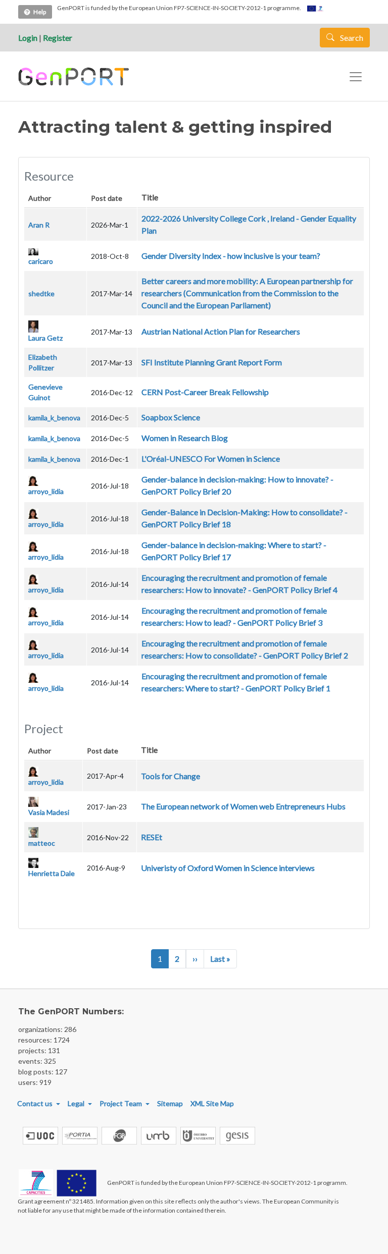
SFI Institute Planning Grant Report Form (211, 362)
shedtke (41, 293)
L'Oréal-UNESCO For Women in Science (210, 458)
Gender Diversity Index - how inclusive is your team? (230, 255)
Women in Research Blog (184, 438)
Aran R (39, 225)
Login (27, 37)
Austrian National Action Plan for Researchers (220, 331)
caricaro (40, 261)
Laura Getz (45, 338)
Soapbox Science (170, 417)
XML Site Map (212, 1103)
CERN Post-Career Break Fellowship (205, 392)
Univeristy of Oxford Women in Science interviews (228, 868)
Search (350, 37)
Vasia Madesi (48, 812)
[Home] (75, 77)
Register (57, 37)
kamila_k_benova (54, 417)
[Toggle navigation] (356, 77)
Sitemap (170, 1103)
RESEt (151, 837)
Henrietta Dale (51, 873)
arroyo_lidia (46, 491)
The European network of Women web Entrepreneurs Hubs (243, 806)
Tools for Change (170, 776)
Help (39, 12)
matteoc (41, 843)
